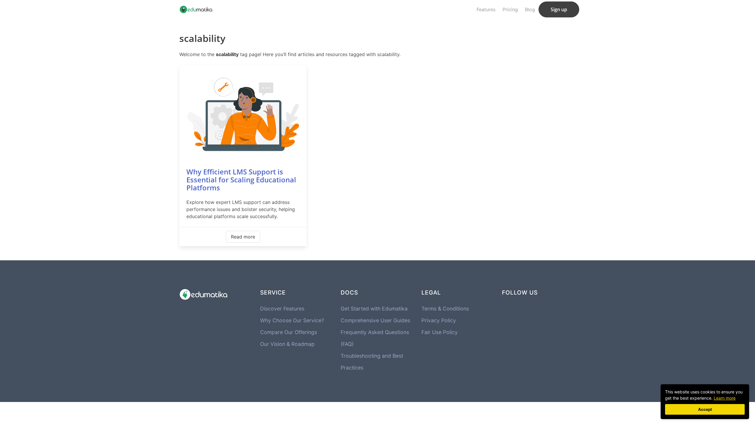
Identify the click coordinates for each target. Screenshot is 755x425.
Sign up (559, 9)
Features (486, 9)
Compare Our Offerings (288, 332)
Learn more (725, 398)
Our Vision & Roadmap (287, 344)
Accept (705, 409)
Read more (243, 237)
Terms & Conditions (445, 308)
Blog (530, 9)
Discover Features (282, 308)
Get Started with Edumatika (374, 308)
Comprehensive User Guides (375, 320)
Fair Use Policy (439, 332)
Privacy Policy (438, 320)
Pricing (510, 9)
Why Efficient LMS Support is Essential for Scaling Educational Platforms (241, 179)
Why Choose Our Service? (292, 320)
